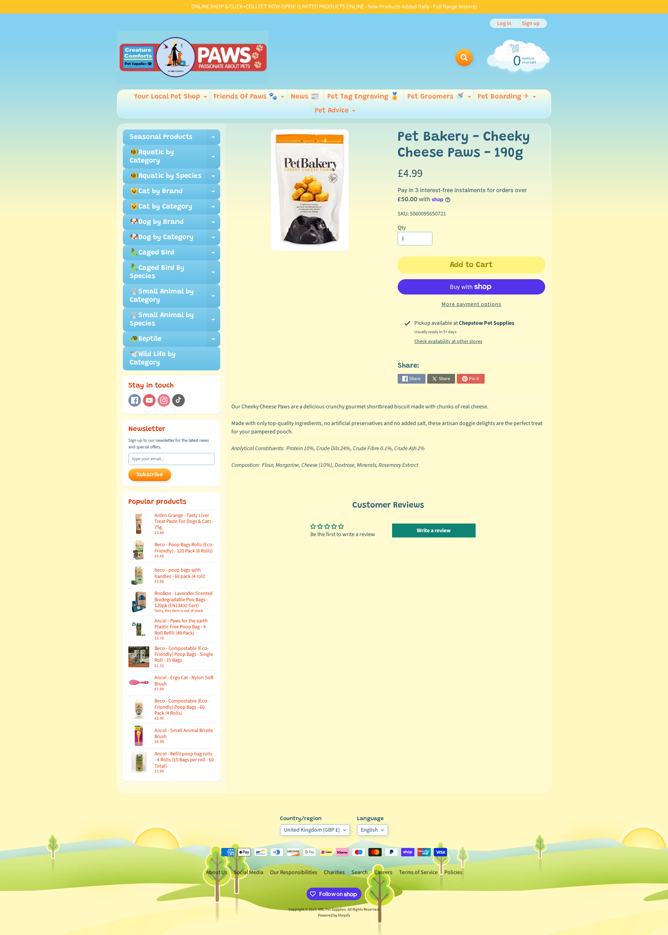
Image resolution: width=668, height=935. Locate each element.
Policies (453, 872)
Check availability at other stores (448, 341)
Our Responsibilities (293, 872)
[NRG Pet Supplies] (192, 57)
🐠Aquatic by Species (175, 178)
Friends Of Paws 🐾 (250, 98)
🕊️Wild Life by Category (153, 358)
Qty (402, 227)
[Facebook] (134, 400)
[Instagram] (164, 400)
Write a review (434, 530)
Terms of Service (418, 872)
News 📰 (305, 96)
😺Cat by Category (175, 208)
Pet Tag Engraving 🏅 (363, 96)
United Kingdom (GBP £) (312, 830)
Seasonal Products (175, 139)
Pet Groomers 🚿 (440, 98)
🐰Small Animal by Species (175, 320)
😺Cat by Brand (175, 193)
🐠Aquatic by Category (175, 157)
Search (359, 872)
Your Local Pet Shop (171, 98)
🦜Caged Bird (175, 254)
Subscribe (150, 475)
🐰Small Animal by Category (175, 296)
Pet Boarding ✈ (508, 98)
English (369, 830)
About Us (216, 872)
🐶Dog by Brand (175, 224)
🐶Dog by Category (175, 239)
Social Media (248, 872)
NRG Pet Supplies (332, 909)
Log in (504, 23)
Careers (383, 872)
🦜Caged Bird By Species (175, 273)
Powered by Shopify (334, 915)
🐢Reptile (175, 341)
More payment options (471, 304)
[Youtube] (149, 400)
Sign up (531, 23)
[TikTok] (178, 400)
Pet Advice (336, 112)
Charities (334, 872)
